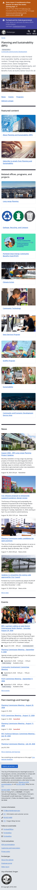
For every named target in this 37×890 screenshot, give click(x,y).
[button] (29, 32)
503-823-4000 (20, 784)
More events (5, 691)
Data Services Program (11, 334)
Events (11, 97)
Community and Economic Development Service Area (18, 414)
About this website (7, 860)
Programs (20, 97)
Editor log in (5, 867)
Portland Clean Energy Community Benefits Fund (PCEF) (16, 255)
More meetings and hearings (10, 752)
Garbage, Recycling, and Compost (15, 227)
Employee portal (6, 863)
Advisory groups (7, 101)
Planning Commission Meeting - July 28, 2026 (18, 744)
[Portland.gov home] (8, 32)
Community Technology (12, 308)
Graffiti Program (9, 361)
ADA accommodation (8, 845)
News (3, 97)
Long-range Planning (10, 201)
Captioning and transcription (10, 848)
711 (2, 786)
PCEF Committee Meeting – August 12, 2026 (18, 715)
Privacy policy (5, 851)
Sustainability (8, 387)
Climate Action (8, 282)
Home (3, 38)
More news (5, 593)
